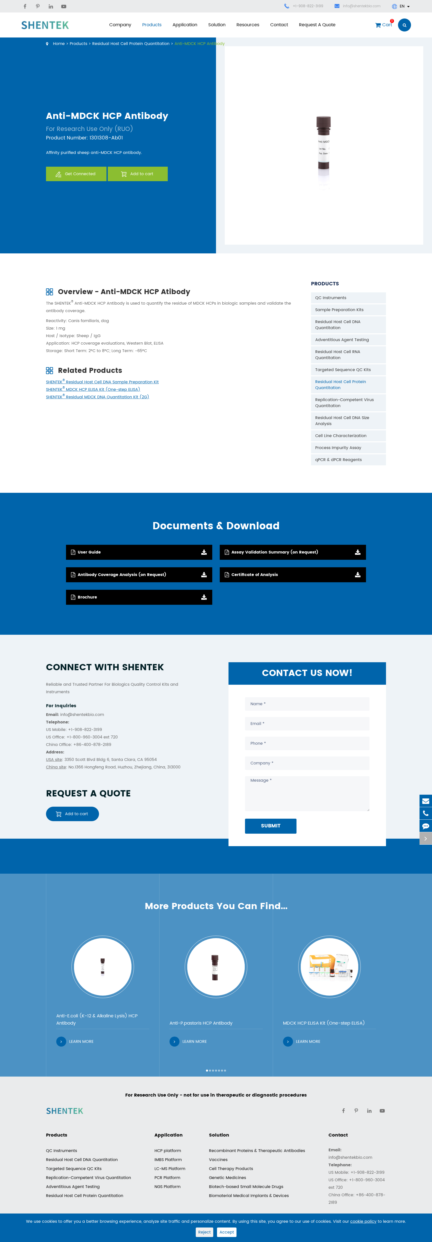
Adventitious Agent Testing (342, 340)
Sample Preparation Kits (339, 310)
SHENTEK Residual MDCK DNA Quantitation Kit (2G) (97, 397)
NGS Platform (167, 1187)
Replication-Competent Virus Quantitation (344, 403)
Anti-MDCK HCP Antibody (199, 43)
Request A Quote (317, 24)
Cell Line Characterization (340, 436)
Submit (270, 826)
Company (120, 24)
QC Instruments (330, 298)
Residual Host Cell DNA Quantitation (337, 325)
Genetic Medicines (227, 1178)
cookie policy (363, 1221)
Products (152, 24)
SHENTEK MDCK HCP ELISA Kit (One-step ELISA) (93, 389)
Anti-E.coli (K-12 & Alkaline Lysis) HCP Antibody (97, 1019)
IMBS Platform (168, 1160)
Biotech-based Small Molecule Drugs (246, 1187)
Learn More (81, 1041)
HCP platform (167, 1151)
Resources (247, 24)
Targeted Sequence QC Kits (343, 370)
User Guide (89, 552)
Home (59, 43)
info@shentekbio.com (361, 6)
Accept (227, 1232)
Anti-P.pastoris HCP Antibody (201, 1023)
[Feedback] (426, 826)
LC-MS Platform (169, 1169)
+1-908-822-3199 (308, 6)
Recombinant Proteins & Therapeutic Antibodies (257, 1151)
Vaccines (218, 1160)
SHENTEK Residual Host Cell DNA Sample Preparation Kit (102, 382)
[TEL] (426, 813)
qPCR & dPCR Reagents (338, 460)
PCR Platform (167, 1178)
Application (184, 24)
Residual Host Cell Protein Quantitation (131, 43)
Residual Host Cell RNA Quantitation (337, 355)
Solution (217, 24)
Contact (279, 24)
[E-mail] (426, 801)
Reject (204, 1232)
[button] (207, 1071)
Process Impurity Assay (338, 448)
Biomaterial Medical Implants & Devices (249, 1196)
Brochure (87, 597)
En (402, 6)
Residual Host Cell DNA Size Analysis (342, 421)
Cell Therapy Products (231, 1169)
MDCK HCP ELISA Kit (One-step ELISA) (324, 1023)
